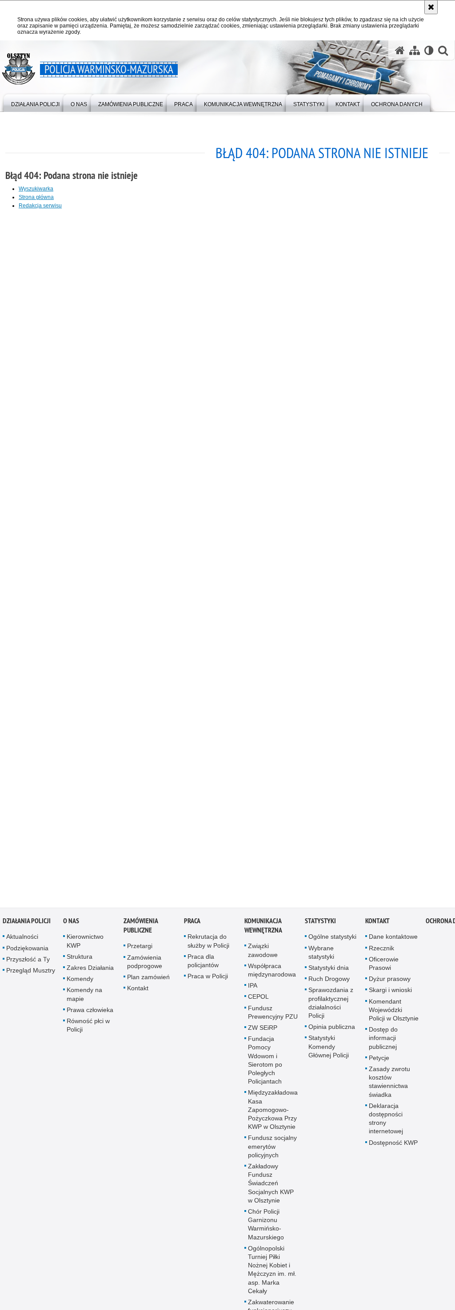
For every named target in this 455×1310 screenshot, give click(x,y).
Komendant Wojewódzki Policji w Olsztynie (394, 1013)
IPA (252, 989)
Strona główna (36, 197)
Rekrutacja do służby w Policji (208, 945)
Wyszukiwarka (36, 189)
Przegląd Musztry (30, 974)
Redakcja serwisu (40, 205)
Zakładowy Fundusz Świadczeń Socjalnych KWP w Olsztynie (271, 1187)
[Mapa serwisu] (414, 50)
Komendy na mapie (84, 998)
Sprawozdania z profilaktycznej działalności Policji (330, 1006)
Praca (192, 924)
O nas (71, 924)
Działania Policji (27, 924)
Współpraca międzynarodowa (272, 973)
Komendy (80, 982)
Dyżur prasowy (390, 982)
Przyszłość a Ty (28, 962)
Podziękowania (27, 951)
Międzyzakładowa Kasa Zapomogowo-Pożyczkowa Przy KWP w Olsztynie (273, 1113)
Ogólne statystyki (332, 940)
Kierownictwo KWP (85, 945)
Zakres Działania (90, 971)
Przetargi (139, 949)
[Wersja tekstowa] (429, 50)
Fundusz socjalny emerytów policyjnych (272, 1150)
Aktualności (22, 940)
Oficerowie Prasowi (384, 967)
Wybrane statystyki (321, 956)
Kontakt (137, 992)
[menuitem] (35, 102)
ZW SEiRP (262, 1031)
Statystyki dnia (328, 971)
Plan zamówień (148, 980)
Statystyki (320, 924)
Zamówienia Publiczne (141, 929)
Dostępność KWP (393, 1146)
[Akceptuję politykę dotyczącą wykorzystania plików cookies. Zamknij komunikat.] (431, 7)
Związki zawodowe (263, 954)
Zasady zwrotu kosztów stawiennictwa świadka (389, 1085)
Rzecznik (381, 951)
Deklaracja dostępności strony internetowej (386, 1122)
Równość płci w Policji (88, 1029)
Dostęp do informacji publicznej (383, 1042)
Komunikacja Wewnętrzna (263, 929)
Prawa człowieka (90, 1013)
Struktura (79, 960)
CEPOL (258, 1000)
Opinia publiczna (331, 1030)
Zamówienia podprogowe (144, 965)
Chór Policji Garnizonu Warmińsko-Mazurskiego (266, 1228)
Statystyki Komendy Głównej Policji (328, 1050)
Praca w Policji (208, 980)
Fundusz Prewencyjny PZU (273, 1016)
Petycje (379, 1061)
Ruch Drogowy (329, 982)
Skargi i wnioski (390, 993)
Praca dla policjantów (203, 964)
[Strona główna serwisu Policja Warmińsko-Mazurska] (400, 50)
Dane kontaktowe (393, 940)
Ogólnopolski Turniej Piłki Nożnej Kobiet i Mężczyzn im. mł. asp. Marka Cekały (272, 1273)
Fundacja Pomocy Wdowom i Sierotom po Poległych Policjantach (265, 1064)
